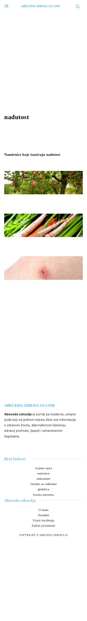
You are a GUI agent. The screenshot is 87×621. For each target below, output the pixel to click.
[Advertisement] (43, 60)
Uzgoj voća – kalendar (27, 201)
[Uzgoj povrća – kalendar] (43, 225)
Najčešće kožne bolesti (27, 286)
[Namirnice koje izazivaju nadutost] (43, 136)
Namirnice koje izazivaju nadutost (32, 154)
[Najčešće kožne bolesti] (43, 268)
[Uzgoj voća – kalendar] (43, 183)
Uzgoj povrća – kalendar (29, 244)
